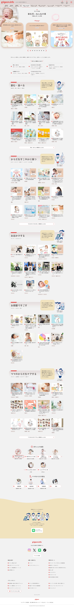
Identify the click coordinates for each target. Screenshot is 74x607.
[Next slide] (46, 50)
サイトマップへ (37, 594)
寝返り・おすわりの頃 (41, 6)
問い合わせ (44, 602)
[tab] (30, 50)
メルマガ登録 (37, 555)
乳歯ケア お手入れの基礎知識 (34, 585)
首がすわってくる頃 (34, 6)
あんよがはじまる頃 (58, 6)
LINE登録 (67, 3)
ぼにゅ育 (51, 570)
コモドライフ (52, 574)
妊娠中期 (11, 6)
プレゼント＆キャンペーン (34, 565)
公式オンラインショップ (13, 565)
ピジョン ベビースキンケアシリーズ (56, 585)
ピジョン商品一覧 (12, 563)
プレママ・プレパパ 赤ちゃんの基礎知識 (57, 563)
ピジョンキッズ (53, 588)
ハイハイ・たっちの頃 (50, 6)
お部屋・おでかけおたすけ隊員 (60, 242)
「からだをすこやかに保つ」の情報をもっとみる (37, 223)
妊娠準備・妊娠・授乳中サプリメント (16, 583)
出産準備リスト (12, 570)
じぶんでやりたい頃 (66, 6)
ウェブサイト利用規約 (25, 602)
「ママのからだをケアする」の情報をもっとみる (37, 437)
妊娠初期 (6, 6)
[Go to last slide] (28, 50)
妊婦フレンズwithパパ (54, 565)
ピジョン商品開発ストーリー (14, 567)
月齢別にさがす (62, 3)
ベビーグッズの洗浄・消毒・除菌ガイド (57, 583)
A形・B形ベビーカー (33, 588)
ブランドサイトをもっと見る (15, 591)
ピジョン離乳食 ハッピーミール (15, 585)
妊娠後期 (17, 6)
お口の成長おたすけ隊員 (59, 91)
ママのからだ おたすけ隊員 (59, 380)
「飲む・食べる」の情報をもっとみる (37, 147)
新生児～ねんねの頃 (26, 6)
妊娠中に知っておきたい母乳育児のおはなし (58, 567)
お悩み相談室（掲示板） (54, 577)
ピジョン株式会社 (50, 602)
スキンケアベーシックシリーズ (14, 588)
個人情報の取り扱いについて (35, 602)
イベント (31, 563)
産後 (20, 5)
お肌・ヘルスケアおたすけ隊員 (60, 165)
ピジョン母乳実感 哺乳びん (34, 583)
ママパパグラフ (53, 572)
